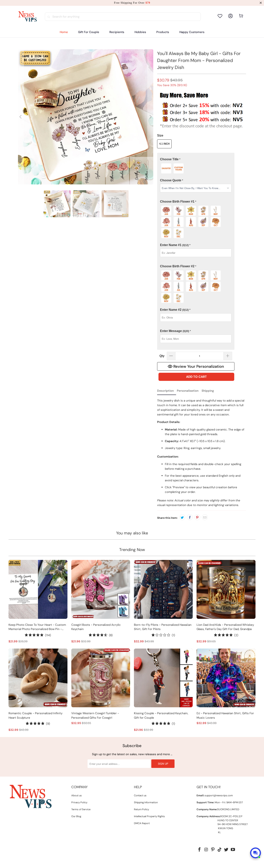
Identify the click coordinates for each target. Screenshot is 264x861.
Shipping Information (146, 802)
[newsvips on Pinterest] (213, 849)
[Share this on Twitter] (182, 517)
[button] (116, 32)
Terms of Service (80, 809)
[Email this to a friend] (205, 517)
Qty (161, 355)
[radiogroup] (196, 168)
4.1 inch (164, 143)
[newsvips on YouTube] (233, 849)
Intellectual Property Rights (149, 816)
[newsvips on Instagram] (206, 849)
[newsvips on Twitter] (226, 849)
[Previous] (21, 116)
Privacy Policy (79, 802)
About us (76, 795)
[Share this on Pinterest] (197, 517)
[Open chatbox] (255, 852)
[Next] (150, 116)
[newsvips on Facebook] (199, 849)
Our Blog (76, 816)
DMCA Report (142, 823)
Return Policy (141, 809)
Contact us (140, 795)
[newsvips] (27, 16)
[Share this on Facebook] (190, 517)
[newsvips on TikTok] (219, 849)
